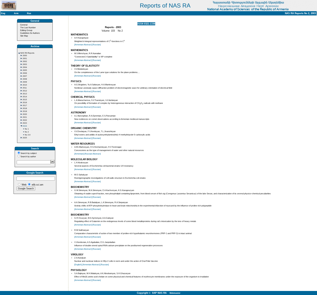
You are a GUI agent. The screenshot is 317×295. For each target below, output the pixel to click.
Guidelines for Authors (30, 33)
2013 (25, 94)
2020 (25, 114)
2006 (25, 73)
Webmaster (175, 293)
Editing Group (26, 30)
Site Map (24, 36)
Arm (16, 13)
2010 (25, 85)
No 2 (27, 132)
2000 (25, 55)
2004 (25, 67)
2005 (25, 70)
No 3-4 (27, 135)
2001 (25, 58)
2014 (25, 97)
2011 (25, 88)
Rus (29, 13)
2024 (25, 126)
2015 (25, 100)
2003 (25, 64)
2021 (25, 117)
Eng (3, 13)
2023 (25, 123)
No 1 (27, 129)
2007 (25, 76)
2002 (25, 61)
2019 (25, 111)
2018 (25, 108)
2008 (25, 79)
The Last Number (28, 27)
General (23, 25)
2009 (25, 82)
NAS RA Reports (27, 53)
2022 (25, 120)
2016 (25, 102)
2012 (25, 91)
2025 (25, 138)
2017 (25, 105)
